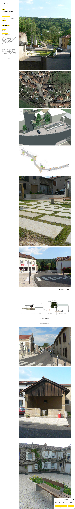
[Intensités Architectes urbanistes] (5, 3)
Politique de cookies (61, 507)
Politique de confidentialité (66, 507)
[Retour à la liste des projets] (3, 7)
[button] (73, 499)
